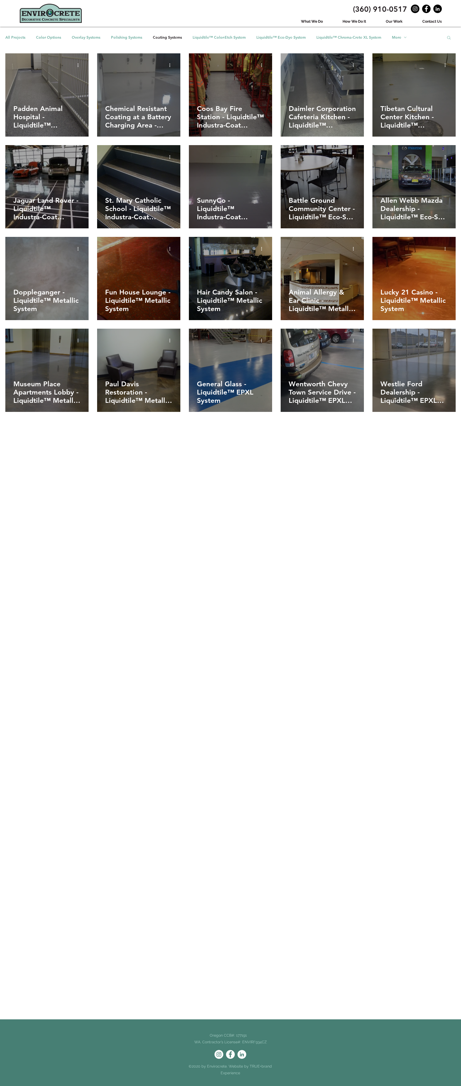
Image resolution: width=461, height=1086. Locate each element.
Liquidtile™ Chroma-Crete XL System (348, 37)
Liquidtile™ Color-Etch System (219, 37)
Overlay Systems (86, 37)
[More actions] (80, 65)
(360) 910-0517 (380, 9)
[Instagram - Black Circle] (415, 9)
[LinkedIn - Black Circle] (437, 9)
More (396, 37)
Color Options (48, 37)
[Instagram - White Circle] (218, 1054)
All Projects (15, 37)
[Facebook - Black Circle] (426, 9)
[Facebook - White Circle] (230, 1054)
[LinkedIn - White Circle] (241, 1054)
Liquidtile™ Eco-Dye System (281, 37)
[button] (448, 38)
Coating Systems (167, 37)
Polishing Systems (126, 37)
